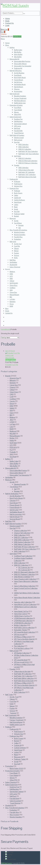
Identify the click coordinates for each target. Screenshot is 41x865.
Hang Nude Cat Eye (21, 611)
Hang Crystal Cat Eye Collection (26, 588)
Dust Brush (17, 75)
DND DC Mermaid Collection (27, 161)
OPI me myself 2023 (21, 662)
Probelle (13, 452)
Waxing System (19, 232)
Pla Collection (19, 646)
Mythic (12, 438)
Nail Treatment (14, 94)
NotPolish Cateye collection (24, 627)
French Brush (18, 80)
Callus (16, 195)
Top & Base (18, 223)
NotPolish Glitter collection (24, 678)
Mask (15, 207)
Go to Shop (17, 36)
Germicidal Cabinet (20, 124)
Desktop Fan (18, 119)
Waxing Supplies (19, 235)
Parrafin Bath (18, 131)
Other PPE (17, 114)
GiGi (11, 290)
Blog (6, 309)
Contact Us (9, 23)
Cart (3, 32)
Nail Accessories (16, 514)
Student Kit (13, 265)
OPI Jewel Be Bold (20, 660)
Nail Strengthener (20, 101)
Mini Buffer (17, 52)
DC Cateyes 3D (24, 567)
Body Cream (18, 193)
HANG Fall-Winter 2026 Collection (26, 593)
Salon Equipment (15, 117)
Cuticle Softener (19, 200)
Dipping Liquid (19, 138)
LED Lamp (17, 126)
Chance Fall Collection (22, 533)
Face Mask (17, 108)
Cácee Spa (13, 292)
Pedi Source (18, 184)
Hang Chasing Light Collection (25, 579)
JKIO (11, 420)
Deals (7, 21)
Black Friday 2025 (16, 768)
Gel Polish (17, 156)
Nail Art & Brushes (16, 71)
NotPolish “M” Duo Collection (28, 151)
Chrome (16, 89)
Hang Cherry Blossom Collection (26, 581)
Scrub (16, 209)
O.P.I (11, 276)
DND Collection (23, 147)
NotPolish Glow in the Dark (27, 177)
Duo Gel (16, 142)
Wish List (5, 29)
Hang (12, 413)
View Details (9, 358)
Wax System (14, 815)
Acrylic (16, 221)
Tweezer (13, 713)
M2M (11, 306)
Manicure (13, 218)
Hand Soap (17, 202)
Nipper (16, 251)
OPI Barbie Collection (21, 653)
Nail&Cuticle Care (20, 103)
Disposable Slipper (20, 64)
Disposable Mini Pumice (22, 61)
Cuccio (12, 401)
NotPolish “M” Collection (26, 172)
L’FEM (12, 422)
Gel (19, 228)
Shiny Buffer (18, 54)
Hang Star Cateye (20, 614)
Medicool (13, 431)
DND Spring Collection (22, 542)
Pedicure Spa (14, 188)
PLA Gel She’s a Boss (22, 648)
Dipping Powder (20, 484)
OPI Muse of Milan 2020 (22, 637)
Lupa (11, 426)
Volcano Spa (18, 186)
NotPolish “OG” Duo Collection (28, 154)
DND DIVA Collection (21, 540)
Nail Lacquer (18, 140)
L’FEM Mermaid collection (23, 620)
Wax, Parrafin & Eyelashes (18, 230)
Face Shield (18, 110)
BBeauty (13, 380)
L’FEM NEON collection (22, 623)
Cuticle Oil (17, 198)
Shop (7, 45)
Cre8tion (12, 288)
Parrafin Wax (18, 237)
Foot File (17, 246)
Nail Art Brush (18, 87)
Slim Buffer (18, 57)
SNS (11, 278)
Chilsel (12, 281)
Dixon (12, 304)
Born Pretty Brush (20, 78)
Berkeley (13, 302)
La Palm (12, 299)
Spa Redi (13, 456)
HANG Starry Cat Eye (22, 616)
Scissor (16, 255)
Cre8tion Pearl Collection (23, 556)
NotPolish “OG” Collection (27, 175)
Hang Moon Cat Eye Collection (25, 604)
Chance (12, 387)
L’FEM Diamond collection (23, 618)
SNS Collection (23, 145)
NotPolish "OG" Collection (23, 676)
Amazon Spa (14, 378)
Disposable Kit (14, 59)
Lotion (16, 205)
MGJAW (13, 433)
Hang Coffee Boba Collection (24, 586)
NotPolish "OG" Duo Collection (25, 549)
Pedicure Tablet (19, 214)
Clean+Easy (13, 285)
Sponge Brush (15, 519)
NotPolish (13, 443)
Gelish (12, 408)
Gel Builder (13, 262)
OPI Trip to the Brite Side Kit (24, 639)
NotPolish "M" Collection (23, 674)
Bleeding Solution (20, 96)
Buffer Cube (18, 50)
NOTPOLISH (14, 283)
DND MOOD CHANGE (22, 577)
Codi (11, 396)
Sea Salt (16, 212)
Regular (21, 225)
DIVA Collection (19, 563)
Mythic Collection (20, 625)
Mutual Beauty (14, 295)
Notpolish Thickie (20, 630)
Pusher (16, 253)
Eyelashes (17, 239)
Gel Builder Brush (20, 84)
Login (7, 25)
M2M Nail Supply (6, 863)
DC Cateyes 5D (24, 570)
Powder (16, 165)
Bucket (16, 216)
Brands (8, 329)
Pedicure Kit (18, 68)
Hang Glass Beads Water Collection (27, 597)
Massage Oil (18, 757)
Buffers (12, 48)
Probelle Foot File (11, 365)
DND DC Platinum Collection (27, 163)
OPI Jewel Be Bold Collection (24, 632)
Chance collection (20, 530)
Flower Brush (14, 505)
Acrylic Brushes (19, 73)
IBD (11, 297)
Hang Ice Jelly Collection (23, 602)
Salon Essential (15, 801)
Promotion (9, 766)
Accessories (18, 91)
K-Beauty (17, 181)
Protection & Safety (16, 105)
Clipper (16, 248)
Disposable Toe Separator (22, 66)
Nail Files (13, 260)
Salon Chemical (15, 267)
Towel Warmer (19, 133)
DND (11, 274)
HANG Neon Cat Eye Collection (25, 607)
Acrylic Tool (18, 244)
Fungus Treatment (20, 98)
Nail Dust (17, 128)
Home (7, 18)
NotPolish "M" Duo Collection (24, 547)
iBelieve (12, 272)
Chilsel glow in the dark (26, 170)
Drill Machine (18, 121)
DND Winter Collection (22, 544)
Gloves (16, 112)
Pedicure (17, 191)
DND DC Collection (24, 149)
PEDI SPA (13, 447)
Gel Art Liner (18, 82)
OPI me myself (19, 634)
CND (11, 394)
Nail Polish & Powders (17, 135)
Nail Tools (13, 242)
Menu (3, 39)
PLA (11, 450)
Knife (16, 258)
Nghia (12, 440)
